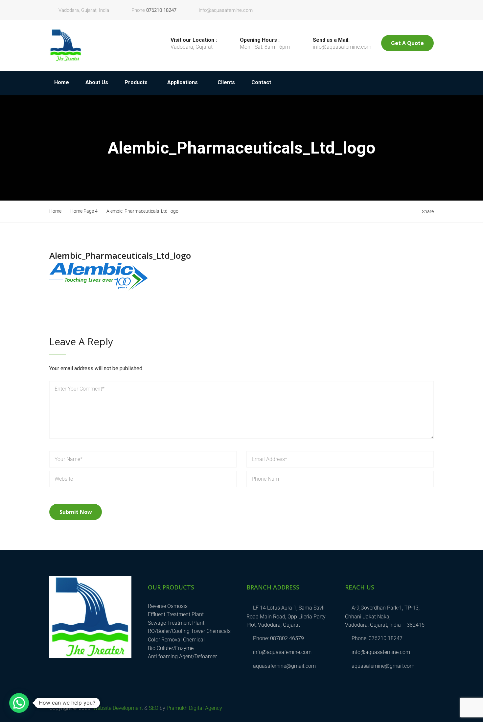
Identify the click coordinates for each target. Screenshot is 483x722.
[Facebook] (422, 7)
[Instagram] (430, 7)
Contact (261, 82)
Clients (226, 82)
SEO (153, 708)
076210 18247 (161, 10)
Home (61, 82)
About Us (96, 82)
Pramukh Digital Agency (194, 708)
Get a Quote (407, 43)
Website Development (118, 708)
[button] (19, 703)
